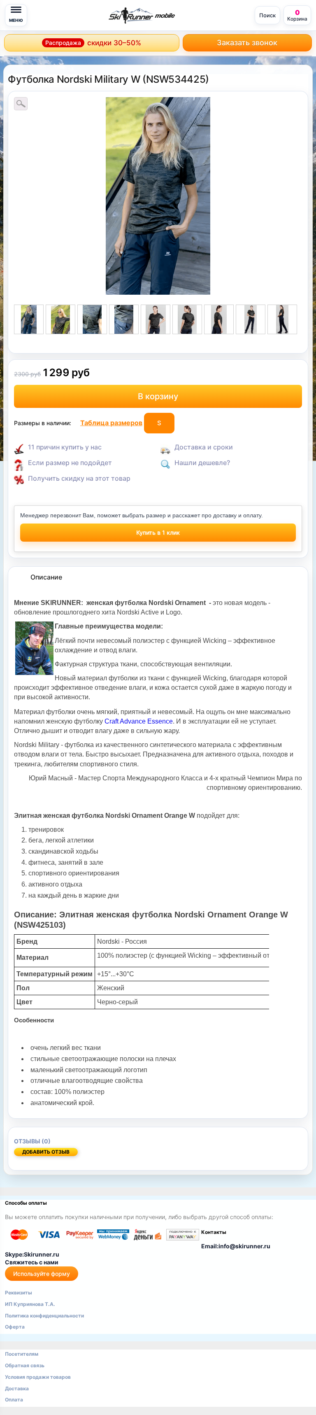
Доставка (17, 1388)
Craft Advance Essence (139, 721)
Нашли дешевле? (202, 462)
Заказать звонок (247, 42)
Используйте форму (41, 1273)
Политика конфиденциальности (44, 1316)
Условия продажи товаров (38, 1377)
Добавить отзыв (46, 1152)
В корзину (158, 396)
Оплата (14, 1399)
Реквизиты (18, 1292)
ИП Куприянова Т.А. (30, 1304)
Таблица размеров (111, 423)
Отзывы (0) (32, 1141)
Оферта (15, 1327)
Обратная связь (24, 1365)
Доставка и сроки (203, 447)
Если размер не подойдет (70, 462)
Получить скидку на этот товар (79, 478)
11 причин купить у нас (65, 447)
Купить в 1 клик (158, 532)
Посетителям (21, 1354)
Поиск (267, 15)
